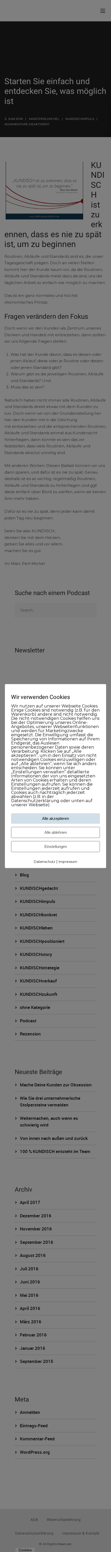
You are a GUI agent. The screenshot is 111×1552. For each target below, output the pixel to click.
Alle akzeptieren (55, 819)
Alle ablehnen (55, 832)
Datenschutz (44, 862)
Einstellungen (55, 847)
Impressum (68, 862)
